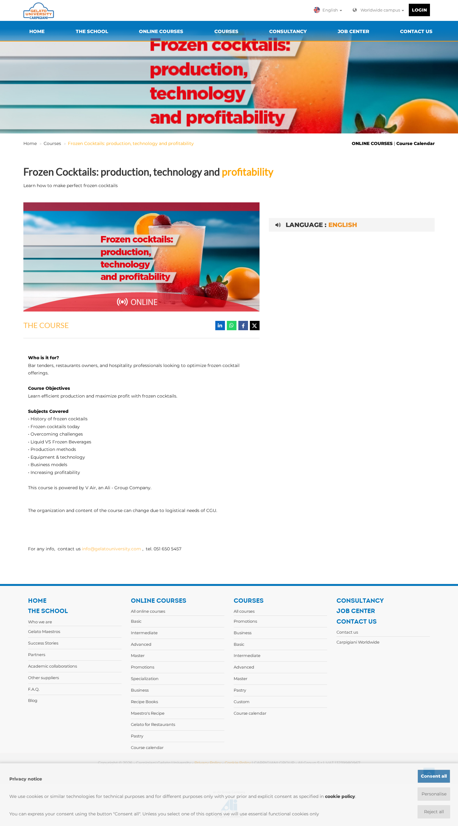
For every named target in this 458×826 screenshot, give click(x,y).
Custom (242, 701)
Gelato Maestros (44, 631)
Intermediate (144, 632)
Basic (136, 621)
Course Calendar (415, 143)
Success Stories (43, 642)
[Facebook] (243, 325)
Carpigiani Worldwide (357, 642)
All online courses (148, 611)
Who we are (40, 621)
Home (30, 143)
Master (138, 655)
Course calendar (147, 747)
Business (140, 690)
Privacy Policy (207, 762)
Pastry (137, 735)
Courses (52, 143)
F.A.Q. (34, 689)
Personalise (434, 794)
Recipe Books (144, 701)
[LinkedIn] (220, 325)
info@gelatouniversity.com (111, 549)
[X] (255, 325)
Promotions (142, 666)
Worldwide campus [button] (380, 9)
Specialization (145, 678)
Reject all (434, 811)
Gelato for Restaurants (153, 724)
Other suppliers (43, 677)
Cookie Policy (238, 762)
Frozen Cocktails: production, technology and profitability (131, 143)
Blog (32, 700)
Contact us (347, 632)
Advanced (141, 644)
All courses (244, 611)
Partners (36, 654)
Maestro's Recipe (148, 713)
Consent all (434, 776)
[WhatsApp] (231, 325)
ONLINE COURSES (372, 143)
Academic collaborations (52, 666)
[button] (329, 10)
